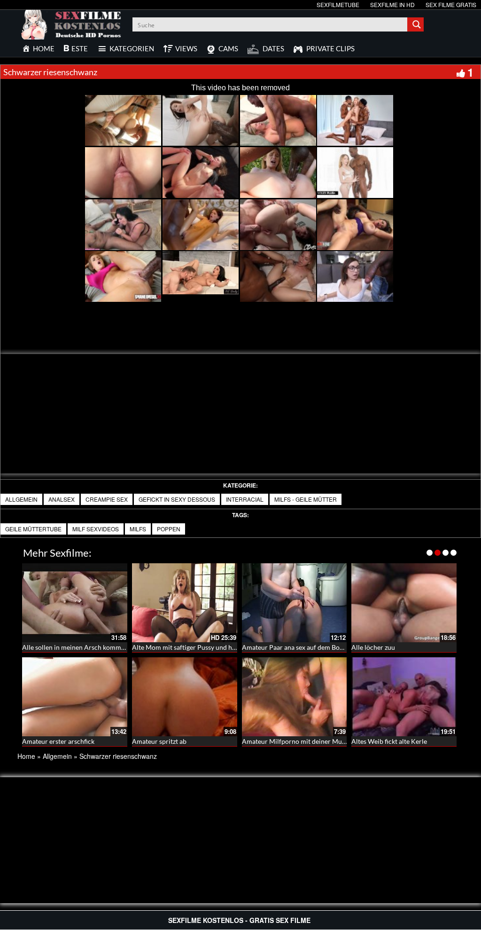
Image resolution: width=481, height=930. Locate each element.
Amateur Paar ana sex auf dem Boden (296, 647)
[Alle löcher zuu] (404, 602)
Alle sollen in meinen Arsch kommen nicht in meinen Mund (108, 647)
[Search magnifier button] (417, 24)
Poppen (168, 529)
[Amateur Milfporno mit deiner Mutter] (294, 696)
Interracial (245, 499)
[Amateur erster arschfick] (74, 696)
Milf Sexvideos (95, 529)
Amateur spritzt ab (159, 741)
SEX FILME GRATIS (451, 4)
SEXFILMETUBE (338, 4)
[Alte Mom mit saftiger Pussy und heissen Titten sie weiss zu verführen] (184, 602)
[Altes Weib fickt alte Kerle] (404, 696)
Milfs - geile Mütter (305, 499)
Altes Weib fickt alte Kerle (389, 741)
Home (26, 756)
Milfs (138, 529)
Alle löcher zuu (373, 647)
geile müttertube (33, 529)
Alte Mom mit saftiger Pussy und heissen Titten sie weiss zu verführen (233, 647)
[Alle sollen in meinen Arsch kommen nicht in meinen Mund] (74, 602)
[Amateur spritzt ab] (184, 696)
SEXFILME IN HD (392, 4)
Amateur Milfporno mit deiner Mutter (297, 741)
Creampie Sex (106, 499)
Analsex (61, 499)
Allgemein (21, 499)
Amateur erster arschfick (58, 741)
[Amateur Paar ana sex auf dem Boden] (294, 602)
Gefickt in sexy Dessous (177, 499)
